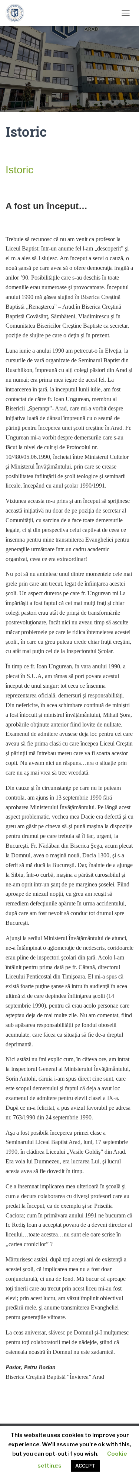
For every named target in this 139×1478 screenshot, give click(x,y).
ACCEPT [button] (85, 1466)
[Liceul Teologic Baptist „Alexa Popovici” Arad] (18, 13)
